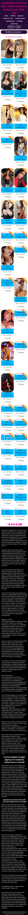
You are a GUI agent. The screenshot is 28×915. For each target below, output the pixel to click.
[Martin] (20, 478)
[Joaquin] (20, 493)
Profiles (13, 16)
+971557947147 (8, 144)
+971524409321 (21, 457)
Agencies (20, 16)
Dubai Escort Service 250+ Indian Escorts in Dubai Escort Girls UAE (14, 8)
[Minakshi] (20, 448)
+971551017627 (8, 96)
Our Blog (19, 21)
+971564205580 (8, 398)
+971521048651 (8, 225)
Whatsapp (8, 67)
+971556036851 (21, 162)
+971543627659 (21, 239)
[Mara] (7, 509)
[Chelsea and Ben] (7, 493)
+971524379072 (21, 471)
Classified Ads (10, 21)
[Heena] (7, 464)
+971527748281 (8, 271)
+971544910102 (21, 193)
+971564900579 (21, 413)
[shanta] (20, 464)
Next (20, 524)
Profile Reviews (20, 18)
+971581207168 (21, 130)
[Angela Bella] (7, 478)
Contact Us (14, 24)
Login (18, 27)
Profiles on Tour (8, 18)
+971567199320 (21, 303)
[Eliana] (20, 509)
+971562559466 (21, 317)
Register (11, 27)
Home (6, 16)
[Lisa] (7, 448)
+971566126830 (8, 64)
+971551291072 (8, 130)
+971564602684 (8, 193)
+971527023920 (21, 427)
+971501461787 (21, 64)
